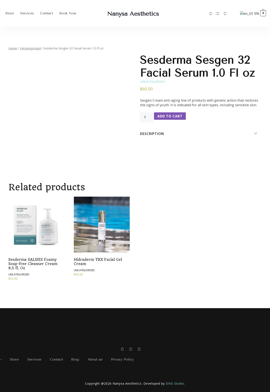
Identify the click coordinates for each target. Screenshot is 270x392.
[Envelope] (232, 13)
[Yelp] (225, 13)
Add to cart (169, 116)
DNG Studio (175, 383)
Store (9, 13)
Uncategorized (30, 48)
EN (255, 13)
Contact (46, 13)
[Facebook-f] (218, 13)
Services (27, 13)
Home (12, 48)
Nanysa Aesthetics (133, 13)
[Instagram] (211, 13)
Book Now (67, 13)
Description (152, 133)
